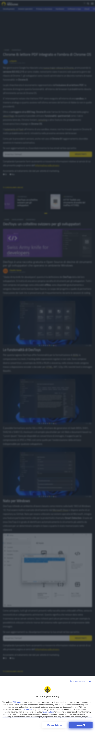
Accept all (80, 725)
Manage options (54, 725)
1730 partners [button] (17, 702)
